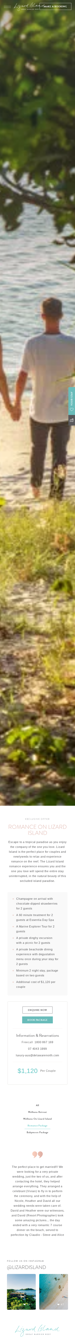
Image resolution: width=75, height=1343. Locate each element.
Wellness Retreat (37, 1112)
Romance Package (38, 1125)
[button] (55, 6)
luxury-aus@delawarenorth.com (37, 1055)
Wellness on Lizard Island (37, 1119)
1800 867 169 (44, 1042)
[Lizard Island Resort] (29, 6)
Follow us (25, 1261)
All (37, 1105)
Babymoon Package (37, 1132)
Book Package (37, 1020)
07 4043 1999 (37, 1048)
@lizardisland (26, 1267)
